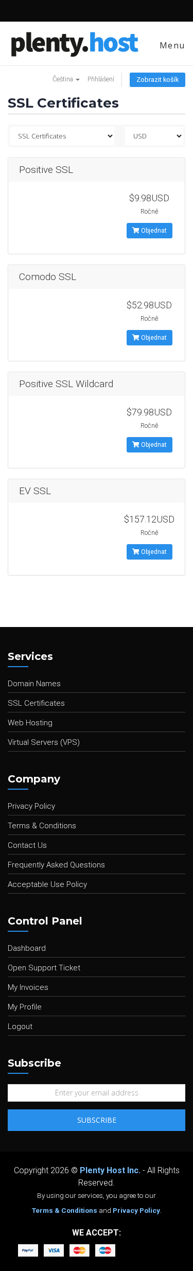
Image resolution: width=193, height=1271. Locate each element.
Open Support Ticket (44, 967)
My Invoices (28, 987)
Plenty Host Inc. (110, 1170)
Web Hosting (30, 722)
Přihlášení (100, 79)
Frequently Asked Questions (56, 864)
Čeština (63, 79)
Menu (170, 45)
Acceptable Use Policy (47, 884)
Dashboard (27, 948)
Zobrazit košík (157, 79)
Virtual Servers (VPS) (44, 742)
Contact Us (27, 845)
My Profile (25, 1007)
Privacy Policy (31, 806)
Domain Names (34, 683)
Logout (20, 1026)
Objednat (153, 230)
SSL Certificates (36, 703)
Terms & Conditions (42, 825)
